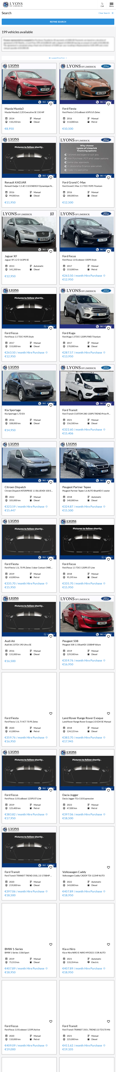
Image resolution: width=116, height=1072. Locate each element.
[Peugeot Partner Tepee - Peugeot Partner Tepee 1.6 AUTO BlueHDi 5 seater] (87, 462)
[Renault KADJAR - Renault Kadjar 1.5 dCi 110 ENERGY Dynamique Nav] (29, 157)
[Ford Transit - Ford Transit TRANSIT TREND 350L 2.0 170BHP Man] (29, 847)
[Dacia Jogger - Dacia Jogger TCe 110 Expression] (87, 770)
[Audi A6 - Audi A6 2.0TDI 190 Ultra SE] (29, 616)
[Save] (51, 104)
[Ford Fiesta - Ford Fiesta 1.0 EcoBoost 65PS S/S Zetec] (87, 83)
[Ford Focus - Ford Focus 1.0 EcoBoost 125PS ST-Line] (29, 770)
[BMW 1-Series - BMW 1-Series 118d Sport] (29, 923)
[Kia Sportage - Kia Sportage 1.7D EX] (29, 385)
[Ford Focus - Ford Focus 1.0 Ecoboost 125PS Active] (29, 1000)
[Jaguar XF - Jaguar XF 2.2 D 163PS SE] (29, 231)
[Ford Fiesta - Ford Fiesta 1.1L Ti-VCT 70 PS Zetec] (29, 693)
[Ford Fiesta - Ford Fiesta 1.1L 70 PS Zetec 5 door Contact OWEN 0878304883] (29, 539)
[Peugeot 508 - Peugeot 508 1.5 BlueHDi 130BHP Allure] (87, 616)
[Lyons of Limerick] (13, 4)
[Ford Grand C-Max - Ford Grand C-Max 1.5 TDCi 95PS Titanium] (87, 157)
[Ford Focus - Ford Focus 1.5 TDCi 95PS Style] (29, 308)
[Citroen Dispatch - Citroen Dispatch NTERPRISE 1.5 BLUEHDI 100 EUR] (29, 462)
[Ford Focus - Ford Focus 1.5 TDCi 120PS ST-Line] (87, 539)
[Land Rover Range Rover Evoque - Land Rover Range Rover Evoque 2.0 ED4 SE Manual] (87, 693)
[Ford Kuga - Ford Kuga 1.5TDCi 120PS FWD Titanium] (87, 308)
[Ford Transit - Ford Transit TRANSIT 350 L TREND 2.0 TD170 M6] (87, 1000)
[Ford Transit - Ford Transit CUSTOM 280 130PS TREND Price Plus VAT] (87, 385)
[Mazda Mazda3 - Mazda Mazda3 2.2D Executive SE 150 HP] (29, 83)
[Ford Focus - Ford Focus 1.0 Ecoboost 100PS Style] (87, 231)
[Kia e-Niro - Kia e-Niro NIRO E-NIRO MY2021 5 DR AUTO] (87, 923)
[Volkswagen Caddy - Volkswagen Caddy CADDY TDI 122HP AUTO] (87, 847)
